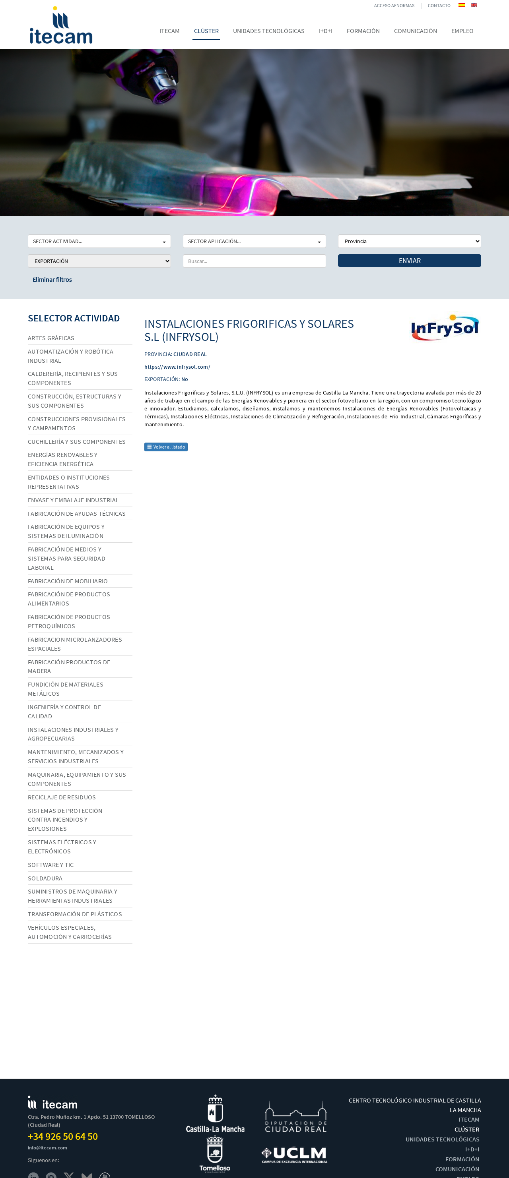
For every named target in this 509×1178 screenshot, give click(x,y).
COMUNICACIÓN (457, 1169)
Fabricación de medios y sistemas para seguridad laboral (66, 558)
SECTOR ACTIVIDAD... (57, 241)
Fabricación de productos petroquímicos (69, 621)
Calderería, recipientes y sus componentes (73, 378)
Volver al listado (169, 447)
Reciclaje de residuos (62, 797)
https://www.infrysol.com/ (177, 366)
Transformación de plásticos (75, 914)
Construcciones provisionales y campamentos (77, 423)
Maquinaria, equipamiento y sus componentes (77, 778)
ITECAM (469, 1119)
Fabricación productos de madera (69, 666)
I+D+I (472, 1149)
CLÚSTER (467, 1129)
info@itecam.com (47, 1147)
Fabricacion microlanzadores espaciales (75, 643)
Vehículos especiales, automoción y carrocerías (70, 931)
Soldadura (45, 878)
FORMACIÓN (462, 1159)
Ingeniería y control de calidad (64, 711)
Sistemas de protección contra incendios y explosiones (65, 820)
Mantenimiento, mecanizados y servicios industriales (76, 756)
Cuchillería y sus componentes (77, 441)
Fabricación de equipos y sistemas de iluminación (66, 531)
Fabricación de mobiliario (68, 581)
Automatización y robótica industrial (70, 355)
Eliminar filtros (52, 279)
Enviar (410, 260)
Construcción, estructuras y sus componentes (74, 400)
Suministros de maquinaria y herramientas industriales (72, 895)
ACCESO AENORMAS (394, 5)
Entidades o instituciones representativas (69, 481)
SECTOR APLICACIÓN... (214, 241)
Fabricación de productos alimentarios (69, 598)
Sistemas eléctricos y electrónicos (62, 846)
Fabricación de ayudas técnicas (77, 513)
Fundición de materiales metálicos (65, 688)
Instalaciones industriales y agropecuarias (73, 734)
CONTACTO (439, 5)
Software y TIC (51, 865)
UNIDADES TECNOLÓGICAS (443, 1139)
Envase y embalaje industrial (73, 500)
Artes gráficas (51, 338)
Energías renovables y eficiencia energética (62, 459)
